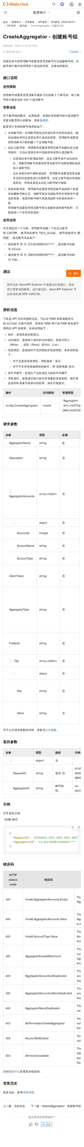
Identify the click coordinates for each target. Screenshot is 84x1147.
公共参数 (51, 730)
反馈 (48, 1124)
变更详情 (28, 1092)
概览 (45, 120)
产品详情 (73, 51)
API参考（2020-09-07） (64, 21)
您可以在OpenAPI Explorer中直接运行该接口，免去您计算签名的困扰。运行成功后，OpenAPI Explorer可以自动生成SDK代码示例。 (41, 289)
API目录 (11, 25)
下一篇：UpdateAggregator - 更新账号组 (56, 1106)
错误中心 (14, 1071)
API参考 (42, 21)
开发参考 (29, 21)
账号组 (23, 25)
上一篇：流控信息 (14, 1106)
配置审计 (16, 21)
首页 (5, 22)
